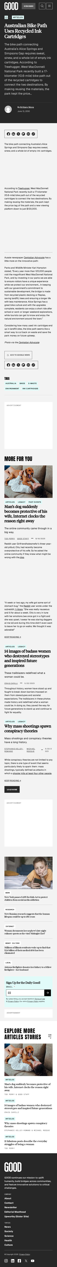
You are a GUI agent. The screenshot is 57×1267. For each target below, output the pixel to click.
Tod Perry (9, 539)
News (7, 1226)
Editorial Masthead (15, 1211)
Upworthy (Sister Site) (16, 1216)
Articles (18, 17)
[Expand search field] (42, 6)
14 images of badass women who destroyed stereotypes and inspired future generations (27, 658)
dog (22, 557)
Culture (8, 1244)
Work (8, 893)
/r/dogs (19, 609)
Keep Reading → (12, 637)
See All (49, 1036)
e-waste (32, 383)
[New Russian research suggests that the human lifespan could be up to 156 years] (28, 912)
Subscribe (28, 6)
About (7, 1198)
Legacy (21, 502)
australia (11, 383)
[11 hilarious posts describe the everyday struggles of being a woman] (28, 1142)
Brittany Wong (27, 107)
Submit (48, 993)
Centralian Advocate (34, 257)
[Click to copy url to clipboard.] (33, 134)
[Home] (6, 17)
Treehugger (24, 188)
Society (8, 1231)
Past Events (35, 502)
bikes (22, 383)
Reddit (27, 606)
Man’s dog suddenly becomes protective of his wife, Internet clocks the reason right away (25, 513)
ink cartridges (30, 388)
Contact (8, 1202)
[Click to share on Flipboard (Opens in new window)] (23, 134)
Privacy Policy (13, 1001)
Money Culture (13, 943)
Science (9, 1235)
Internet (10, 926)
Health (8, 1240)
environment (12, 388)
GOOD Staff (23, 539)
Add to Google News (20, 355)
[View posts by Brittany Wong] (8, 109)
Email (10, 987)
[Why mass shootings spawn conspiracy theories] (28, 1124)
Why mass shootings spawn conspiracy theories (27, 728)
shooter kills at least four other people (32, 773)
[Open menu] (49, 6)
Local (8, 963)
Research (10, 910)
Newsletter (10, 1207)
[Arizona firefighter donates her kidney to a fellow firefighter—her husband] (28, 965)
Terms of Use (40, 999)
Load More (12, 789)
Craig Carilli (11, 683)
